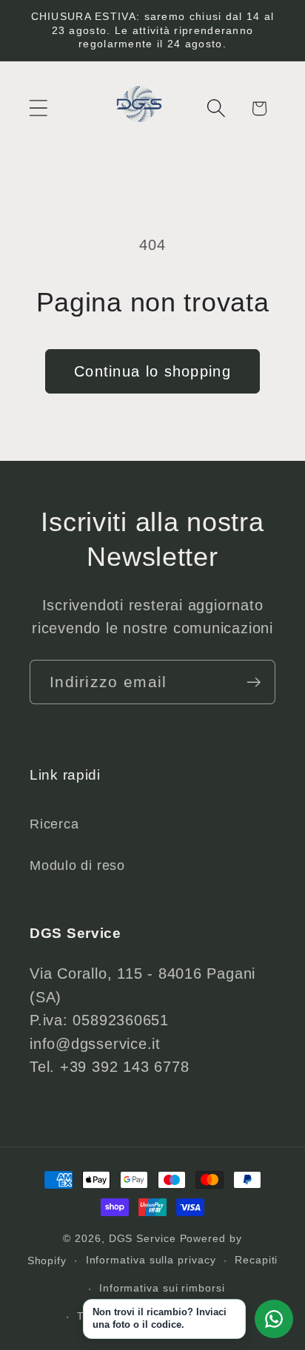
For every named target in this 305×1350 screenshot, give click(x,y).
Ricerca (54, 824)
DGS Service (142, 1238)
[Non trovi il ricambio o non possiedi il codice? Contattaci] (274, 1319)
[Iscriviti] (253, 682)
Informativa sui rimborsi (162, 1288)
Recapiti (256, 1260)
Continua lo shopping (152, 371)
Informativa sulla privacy (151, 1260)
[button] (38, 108)
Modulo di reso (77, 865)
